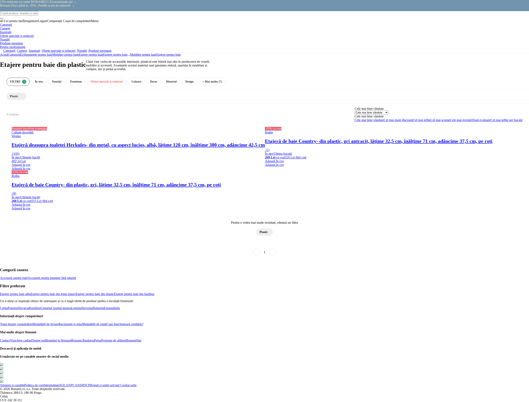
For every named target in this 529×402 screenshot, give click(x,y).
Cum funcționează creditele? (124, 324)
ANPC (70, 385)
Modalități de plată (94, 324)
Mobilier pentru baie (65, 54)
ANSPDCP (82, 385)
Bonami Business (82, 340)
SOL (62, 385)
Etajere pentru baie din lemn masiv (53, 294)
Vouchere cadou (20, 340)
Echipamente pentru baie (36, 54)
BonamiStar (133, 340)
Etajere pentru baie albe (15, 294)
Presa (97, 340)
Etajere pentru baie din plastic (95, 294)
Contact (5, 340)
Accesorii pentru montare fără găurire (52, 278)
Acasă (4, 54)
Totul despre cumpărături (16, 324)
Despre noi (38, 340)
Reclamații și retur (70, 324)
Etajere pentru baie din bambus (134, 294)
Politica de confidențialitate (41, 385)
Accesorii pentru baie (14, 278)
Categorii (14, 54)
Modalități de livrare (45, 324)
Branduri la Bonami (58, 340)
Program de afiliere (113, 340)
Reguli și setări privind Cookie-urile (113, 385)
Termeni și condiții (12, 385)
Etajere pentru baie (115, 54)
